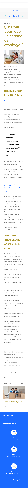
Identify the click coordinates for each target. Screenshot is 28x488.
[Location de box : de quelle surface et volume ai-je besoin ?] (14, 392)
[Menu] (25, 5)
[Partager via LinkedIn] (12, 372)
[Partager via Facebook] (5, 372)
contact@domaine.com (14, 456)
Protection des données (11, 480)
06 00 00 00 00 (14, 439)
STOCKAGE (8, 5)
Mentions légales (22, 480)
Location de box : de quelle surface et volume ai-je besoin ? (13, 402)
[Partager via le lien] (15, 372)
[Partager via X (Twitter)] (8, 372)
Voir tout (22, 383)
